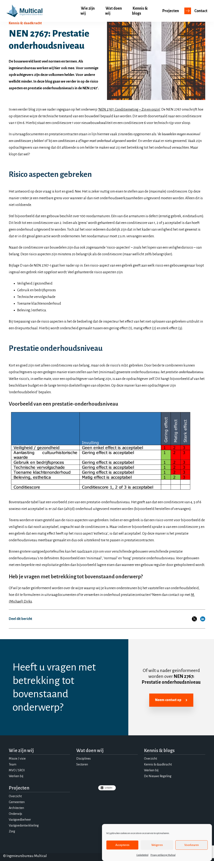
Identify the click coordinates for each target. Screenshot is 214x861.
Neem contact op (168, 700)
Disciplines (83, 758)
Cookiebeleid (142, 855)
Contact (200, 11)
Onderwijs (15, 813)
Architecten (16, 808)
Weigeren (157, 845)
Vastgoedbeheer (20, 819)
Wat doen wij (113, 10)
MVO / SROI (17, 770)
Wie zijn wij (87, 10)
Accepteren (122, 845)
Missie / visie (17, 758)
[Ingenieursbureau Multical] (24, 11)
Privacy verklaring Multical (163, 855)
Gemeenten (17, 802)
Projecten (170, 11)
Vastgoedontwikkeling (24, 825)
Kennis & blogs (140, 10)
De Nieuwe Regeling (157, 776)
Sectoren (82, 764)
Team (12, 764)
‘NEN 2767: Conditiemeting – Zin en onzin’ (129, 109)
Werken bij (16, 776)
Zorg (12, 831)
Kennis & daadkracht (158, 764)
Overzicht (150, 758)
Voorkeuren (191, 845)
